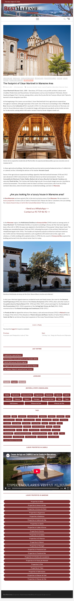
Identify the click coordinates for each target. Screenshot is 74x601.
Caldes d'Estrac (29, 420)
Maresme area (56, 194)
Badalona (49, 395)
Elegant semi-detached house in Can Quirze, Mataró (20, 366)
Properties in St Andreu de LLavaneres (37, 557)
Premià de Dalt (48, 399)
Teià (59, 399)
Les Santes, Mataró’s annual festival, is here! (18, 369)
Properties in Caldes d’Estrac (37, 527)
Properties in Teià (37, 564)
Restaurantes (8, 433)
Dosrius (8, 399)
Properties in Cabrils (37, 524)
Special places (39, 78)
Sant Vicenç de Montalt (40, 433)
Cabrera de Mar (9, 420)
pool (25, 430)
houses (40, 87)
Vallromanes (14, 403)
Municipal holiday (9, 430)
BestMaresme (10, 198)
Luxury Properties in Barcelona (50, 87)
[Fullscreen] (68, 488)
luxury (59, 423)
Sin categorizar (28, 80)
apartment (22, 416)
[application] (37, 471)
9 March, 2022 (8, 87)
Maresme (61, 87)
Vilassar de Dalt (36, 403)
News (66, 87)
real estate (56, 430)
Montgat (37, 399)
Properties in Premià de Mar (37, 553)
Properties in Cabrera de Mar (37, 520)
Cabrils (66, 395)
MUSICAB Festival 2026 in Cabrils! (15, 362)
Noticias (59, 78)
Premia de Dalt (34, 430)
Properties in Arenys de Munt (37, 509)
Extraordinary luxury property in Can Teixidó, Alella (20, 359)
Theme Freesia (24, 594)
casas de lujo (46, 420)
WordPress (31, 594)
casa (38, 420)
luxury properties (8, 200)
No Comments (19, 87)
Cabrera (58, 395)
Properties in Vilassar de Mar (37, 579)
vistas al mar (42, 437)
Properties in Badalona (37, 516)
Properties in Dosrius (37, 531)
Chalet (55, 420)
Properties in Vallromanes (37, 571)
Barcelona (16, 78)
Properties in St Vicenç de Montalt (37, 560)
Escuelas (7, 423)
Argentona (38, 395)
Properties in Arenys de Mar (37, 505)
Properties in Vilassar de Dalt (37, 575)
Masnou (17, 399)
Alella (7, 395)
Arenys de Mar (7, 78)
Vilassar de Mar (59, 403)
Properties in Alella (37, 501)
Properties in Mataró (37, 542)
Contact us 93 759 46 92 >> (37, 211)
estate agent (16, 423)
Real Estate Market (50, 78)
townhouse (8, 437)
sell (50, 433)
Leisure (65, 78)
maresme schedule (32, 87)
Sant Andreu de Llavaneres (23, 433)
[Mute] (65, 488)
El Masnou (64, 420)
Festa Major (36, 423)
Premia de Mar (46, 430)
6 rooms (7, 416)
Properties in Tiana (37, 568)
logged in (14, 329)
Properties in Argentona (37, 513)
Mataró (26, 399)
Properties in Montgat (37, 546)
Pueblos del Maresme (16, 80)
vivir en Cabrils (53, 437)
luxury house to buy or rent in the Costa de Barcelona (24, 203)
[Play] (6, 488)
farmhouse (26, 423)
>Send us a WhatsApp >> (37, 208)
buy (68, 416)
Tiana (67, 399)
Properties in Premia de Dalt (37, 549)
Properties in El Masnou (37, 538)
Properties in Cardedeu (37, 535)
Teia (56, 433)
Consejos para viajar (27, 78)
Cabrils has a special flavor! (13, 355)
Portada (6, 80)
